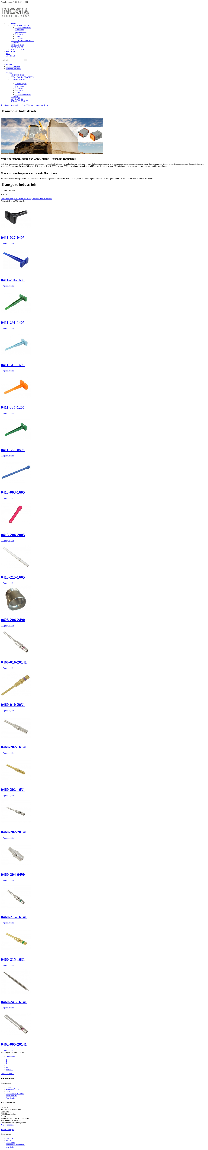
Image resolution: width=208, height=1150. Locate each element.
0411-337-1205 (13, 407)
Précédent (10, 1057)
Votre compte (7, 1129)
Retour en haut (7, 1074)
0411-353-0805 (13, 450)
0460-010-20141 (14, 662)
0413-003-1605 (13, 492)
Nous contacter (11, 1096)
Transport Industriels (23, 28)
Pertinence (5, 199)
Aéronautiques (20, 32)
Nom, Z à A (23, 199)
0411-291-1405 (13, 322)
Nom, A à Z (14, 199)
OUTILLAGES (17, 47)
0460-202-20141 (14, 832)
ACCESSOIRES (17, 45)
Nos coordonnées (7, 1125)
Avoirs (8, 1140)
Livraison (9, 1087)
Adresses (9, 1138)
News (8, 54)
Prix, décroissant (46, 199)
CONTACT (15, 43)
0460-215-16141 (14, 917)
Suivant (9, 1070)
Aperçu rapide (7, 243)
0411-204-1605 (13, 280)
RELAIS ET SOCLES (19, 49)
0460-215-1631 (13, 959)
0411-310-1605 (13, 365)
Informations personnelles (15, 1145)
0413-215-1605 (13, 577)
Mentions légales (12, 1089)
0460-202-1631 (13, 789)
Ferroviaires (19, 30)
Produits (11, 23)
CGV (8, 1091)
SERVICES (10, 51)
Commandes (10, 1143)
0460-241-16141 (14, 1002)
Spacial (18, 36)
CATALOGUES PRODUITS (22, 41)
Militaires (19, 34)
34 (7, 1067)
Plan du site (10, 1098)
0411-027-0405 (13, 237)
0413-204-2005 (13, 535)
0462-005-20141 (14, 1044)
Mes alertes (10, 1147)
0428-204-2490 (13, 620)
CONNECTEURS (20, 25)
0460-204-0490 (13, 874)
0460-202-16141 (14, 747)
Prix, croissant (34, 199)
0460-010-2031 (13, 704)
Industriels (19, 38)
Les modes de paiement (15, 1094)
